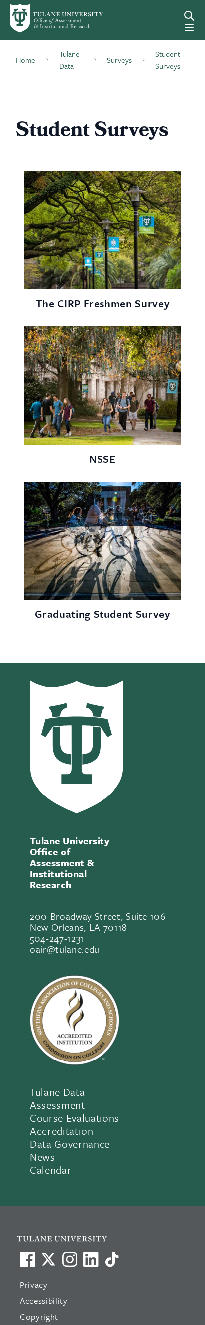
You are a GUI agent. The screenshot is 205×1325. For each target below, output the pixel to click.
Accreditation (62, 1130)
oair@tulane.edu (65, 949)
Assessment (57, 1104)
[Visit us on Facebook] (27, 1259)
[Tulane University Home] (107, 1238)
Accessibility (44, 1300)
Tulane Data (57, 1091)
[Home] (47, 18)
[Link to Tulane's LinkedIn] (90, 1259)
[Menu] (189, 28)
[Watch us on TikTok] (111, 1259)
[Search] (189, 16)
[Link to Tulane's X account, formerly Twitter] (48, 1259)
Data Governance (70, 1143)
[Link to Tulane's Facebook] (69, 1259)
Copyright (39, 1316)
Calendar (50, 1169)
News (42, 1156)
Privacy (34, 1284)
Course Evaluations (74, 1117)
